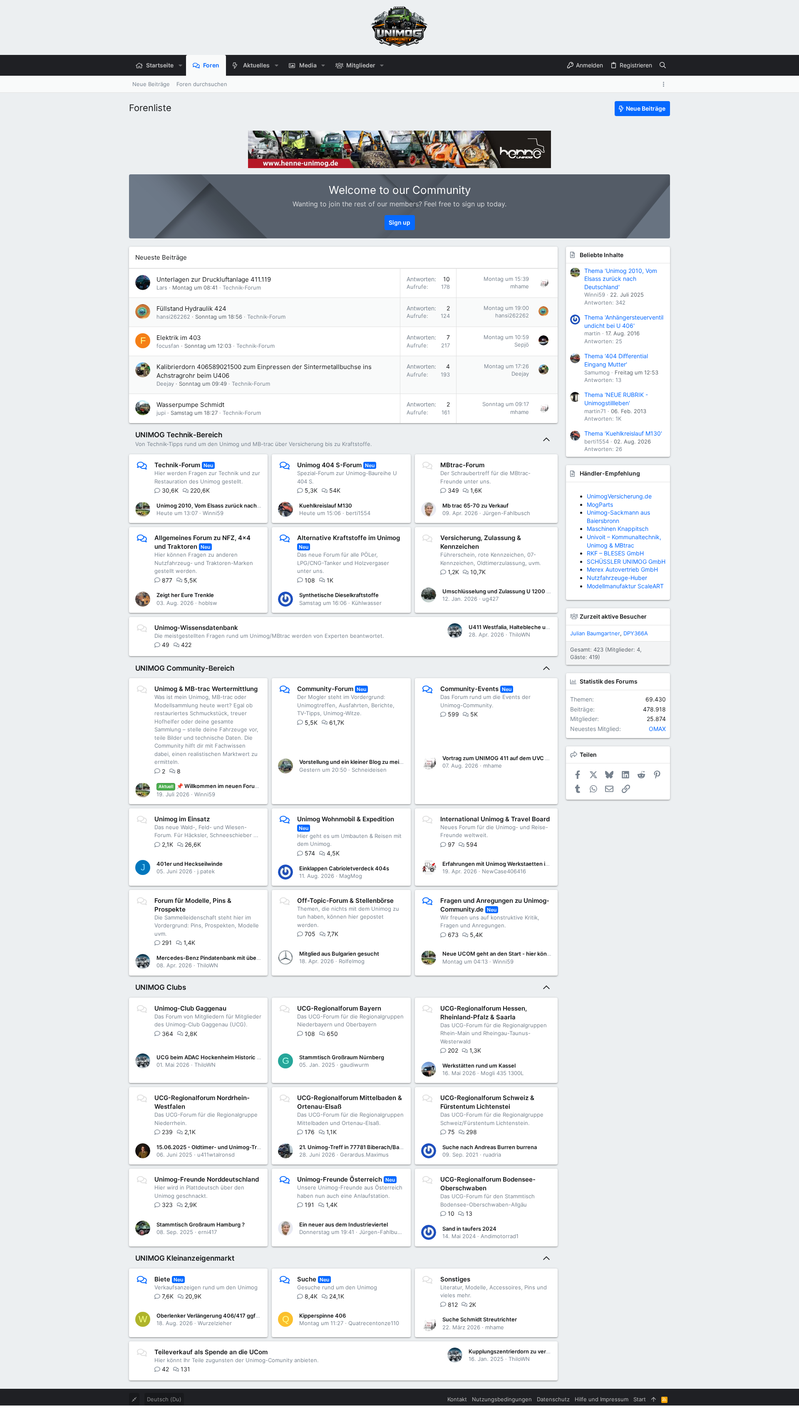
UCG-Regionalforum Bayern (339, 1008)
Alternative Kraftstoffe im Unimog (348, 538)
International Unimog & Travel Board (495, 819)
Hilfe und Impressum (601, 1399)
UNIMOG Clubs (160, 987)
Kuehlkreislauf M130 (325, 505)
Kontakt (457, 1399)
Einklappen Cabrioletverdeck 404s (344, 868)
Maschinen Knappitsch (617, 528)
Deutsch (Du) (164, 1399)
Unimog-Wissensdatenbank (196, 628)
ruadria (492, 1154)
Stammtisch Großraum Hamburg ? (200, 1224)
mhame (519, 286)
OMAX (657, 728)
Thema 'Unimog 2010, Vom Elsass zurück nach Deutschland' (620, 278)
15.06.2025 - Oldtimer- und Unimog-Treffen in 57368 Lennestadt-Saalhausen (256, 1147)
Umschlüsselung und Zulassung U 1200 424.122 (505, 591)
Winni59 (213, 513)
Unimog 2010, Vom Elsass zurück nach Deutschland (223, 505)
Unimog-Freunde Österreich (339, 1179)
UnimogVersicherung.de (619, 553)
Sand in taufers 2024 (469, 1228)
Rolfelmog (352, 961)
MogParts (600, 504)
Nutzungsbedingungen (502, 1399)
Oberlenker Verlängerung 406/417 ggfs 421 (212, 1315)
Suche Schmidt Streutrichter (479, 1319)
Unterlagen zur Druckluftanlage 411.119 (213, 279)
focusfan (167, 345)
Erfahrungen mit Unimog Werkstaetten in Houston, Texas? (517, 863)
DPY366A (635, 633)
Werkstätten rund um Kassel (479, 1065)
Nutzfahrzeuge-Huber (617, 512)
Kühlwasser (367, 603)
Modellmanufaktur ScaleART (625, 520)
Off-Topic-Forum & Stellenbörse (345, 900)
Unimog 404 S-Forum (329, 465)
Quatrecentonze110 (373, 1323)
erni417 (207, 1232)
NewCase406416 (504, 871)
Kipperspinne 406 (322, 1315)
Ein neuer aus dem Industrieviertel (343, 1224)
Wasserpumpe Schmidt (190, 405)
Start (639, 1399)
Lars (161, 287)
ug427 (490, 598)
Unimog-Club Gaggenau (190, 1008)
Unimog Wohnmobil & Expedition (345, 819)
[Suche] (662, 65)
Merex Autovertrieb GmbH (622, 545)
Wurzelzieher (215, 1323)
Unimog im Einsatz (182, 819)
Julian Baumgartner (595, 633)
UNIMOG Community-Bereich (184, 668)
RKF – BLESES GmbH (615, 536)
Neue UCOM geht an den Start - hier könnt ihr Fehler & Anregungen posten (539, 953)
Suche (306, 1279)
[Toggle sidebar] (665, 84)
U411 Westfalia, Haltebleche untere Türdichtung (531, 627)
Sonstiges (455, 1279)
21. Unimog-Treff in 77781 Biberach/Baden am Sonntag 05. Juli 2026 (387, 1147)
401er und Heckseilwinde (189, 863)
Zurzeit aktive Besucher (613, 616)
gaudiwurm (354, 1064)
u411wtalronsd (216, 1154)
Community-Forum (325, 689)
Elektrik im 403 (178, 338)
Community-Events (469, 689)
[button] (180, 65)
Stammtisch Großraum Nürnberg (341, 1057)
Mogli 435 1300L (502, 1073)
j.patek (206, 871)
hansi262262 (173, 316)
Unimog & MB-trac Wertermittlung (206, 689)
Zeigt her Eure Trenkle (185, 595)
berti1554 (358, 513)
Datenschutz (553, 1399)
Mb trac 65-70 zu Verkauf (475, 505)
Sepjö (521, 344)
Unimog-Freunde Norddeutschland (206, 1179)
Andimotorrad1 (500, 1236)
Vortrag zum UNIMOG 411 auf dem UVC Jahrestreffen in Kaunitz (525, 758)
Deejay (165, 383)
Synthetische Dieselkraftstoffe (339, 595)
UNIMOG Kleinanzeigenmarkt (184, 1258)
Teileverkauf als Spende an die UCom (211, 1352)
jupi (161, 412)
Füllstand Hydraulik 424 (191, 308)
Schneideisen (369, 769)
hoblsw (208, 603)
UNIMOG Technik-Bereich (178, 435)
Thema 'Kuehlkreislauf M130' (623, 433)
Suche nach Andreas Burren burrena (489, 1147)
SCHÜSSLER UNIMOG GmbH (626, 496)
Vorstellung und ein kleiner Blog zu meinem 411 (360, 761)
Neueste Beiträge (161, 257)
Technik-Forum (242, 287)
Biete (162, 1279)
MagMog (350, 875)
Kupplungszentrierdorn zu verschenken (520, 1351)
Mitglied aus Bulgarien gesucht (339, 953)
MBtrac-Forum (462, 465)
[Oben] (653, 1399)
